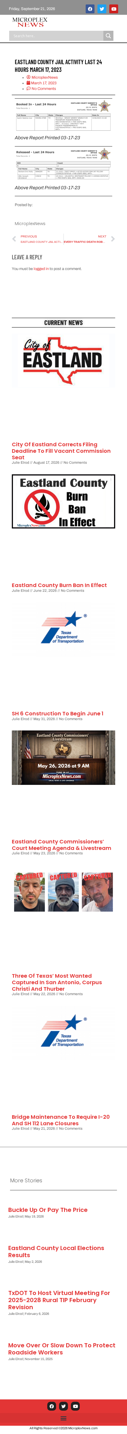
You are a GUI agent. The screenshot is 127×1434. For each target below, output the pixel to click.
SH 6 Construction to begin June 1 (57, 713)
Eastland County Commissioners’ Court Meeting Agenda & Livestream (61, 845)
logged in (41, 269)
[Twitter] (101, 8)
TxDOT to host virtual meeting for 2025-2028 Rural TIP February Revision (59, 1300)
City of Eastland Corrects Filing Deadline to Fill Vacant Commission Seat (61, 451)
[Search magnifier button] (108, 36)
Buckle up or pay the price (48, 1210)
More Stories (26, 1180)
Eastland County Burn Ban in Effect (59, 585)
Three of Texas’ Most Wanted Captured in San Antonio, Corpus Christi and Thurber (57, 982)
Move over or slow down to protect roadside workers (61, 1349)
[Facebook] (90, 8)
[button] (63, 1418)
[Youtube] (113, 8)
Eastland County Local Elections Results (56, 1251)
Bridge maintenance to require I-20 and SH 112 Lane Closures (61, 1120)
